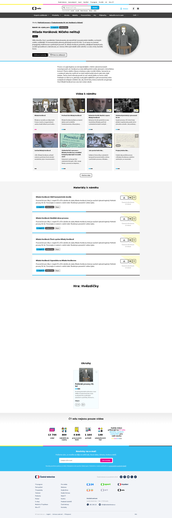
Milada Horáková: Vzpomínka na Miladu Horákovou (56, 260)
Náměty (75, 15)
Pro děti (101, 2)
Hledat (95, 8)
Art (106, 2)
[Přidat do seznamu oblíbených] (55, 101)
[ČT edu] (36, 9)
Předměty (55, 15)
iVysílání (86, 2)
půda (95, 10)
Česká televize (62, 2)
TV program (93, 2)
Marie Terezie (84, 10)
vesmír (72, 10)
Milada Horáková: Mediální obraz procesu (52, 218)
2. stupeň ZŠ (54, 27)
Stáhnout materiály (40, 55)
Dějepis (35, 36)
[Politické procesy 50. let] (86, 389)
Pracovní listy (86, 15)
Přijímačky (102, 15)
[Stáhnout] (124, 198)
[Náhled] (130, 198)
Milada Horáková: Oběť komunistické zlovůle (53, 197)
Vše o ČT (111, 2)
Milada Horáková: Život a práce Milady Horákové (55, 239)
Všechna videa (86, 175)
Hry (95, 15)
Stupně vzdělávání (40, 15)
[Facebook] (133, 8)
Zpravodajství (72, 2)
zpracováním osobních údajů (117, 466)
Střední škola (63, 27)
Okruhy (66, 15)
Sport (80, 2)
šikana (90, 10)
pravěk (77, 10)
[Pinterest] (138, 8)
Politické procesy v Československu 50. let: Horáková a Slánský (60, 23)
